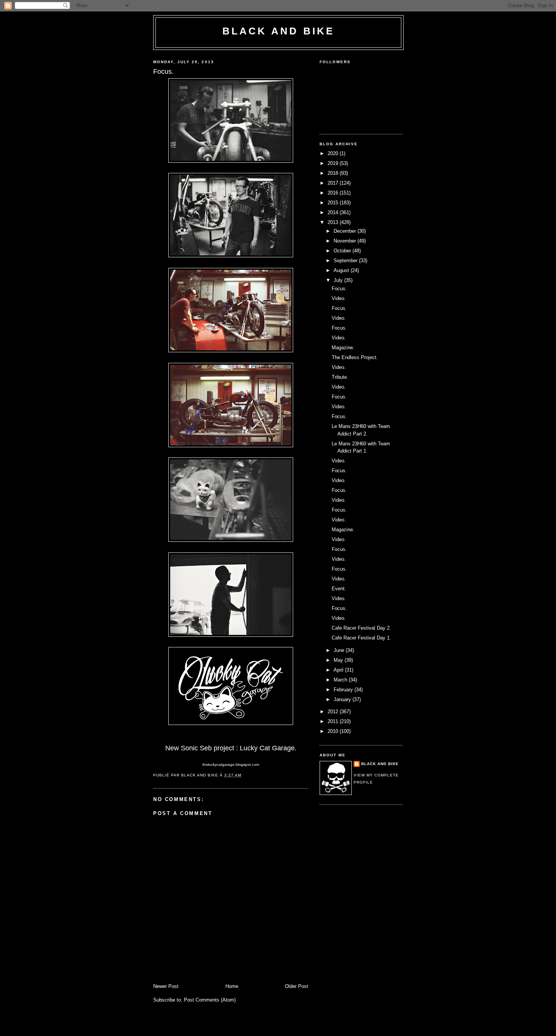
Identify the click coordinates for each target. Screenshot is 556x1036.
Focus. (339, 288)
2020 (334, 153)
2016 (334, 193)
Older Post (296, 986)
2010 (334, 731)
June (340, 650)
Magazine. (343, 347)
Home (231, 986)
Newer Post (166, 986)
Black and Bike (278, 31)
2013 (334, 222)
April (339, 670)
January (343, 699)
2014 (334, 212)
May (339, 660)
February (344, 689)
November (345, 241)
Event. (339, 588)
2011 (334, 721)
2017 (334, 183)
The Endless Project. (355, 357)
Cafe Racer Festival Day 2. (361, 628)
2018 (334, 173)
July (339, 280)
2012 (334, 711)
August (342, 270)
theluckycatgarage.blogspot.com (230, 764)
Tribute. (340, 377)
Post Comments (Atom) (210, 1000)
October (343, 251)
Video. (339, 298)
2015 (334, 202)
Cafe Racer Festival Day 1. (361, 638)
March (341, 680)
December (345, 231)
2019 (334, 163)
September (346, 260)
